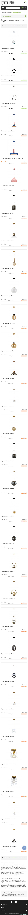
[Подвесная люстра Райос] (14, 203)
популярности (13, 25)
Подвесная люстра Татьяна (8, 75)
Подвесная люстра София (8, 130)
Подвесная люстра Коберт (8, 571)
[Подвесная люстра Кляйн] (14, 506)
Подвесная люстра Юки (7, 626)
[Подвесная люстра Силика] (14, 313)
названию (23, 25)
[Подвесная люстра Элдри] (14, 533)
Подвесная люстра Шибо (7, 488)
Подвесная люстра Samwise (8, 653)
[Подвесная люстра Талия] (14, 699)
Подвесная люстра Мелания (8, 819)
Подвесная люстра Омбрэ (7, 48)
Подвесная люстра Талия (7, 709)
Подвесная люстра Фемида (8, 736)
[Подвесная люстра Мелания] (14, 809)
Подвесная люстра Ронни (7, 240)
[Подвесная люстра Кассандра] (14, 836)
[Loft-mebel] (4, 3)
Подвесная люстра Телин (7, 406)
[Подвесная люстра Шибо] (14, 478)
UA (25, 7)
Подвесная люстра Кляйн (7, 516)
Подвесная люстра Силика (8, 323)
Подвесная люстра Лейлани (8, 681)
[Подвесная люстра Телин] (14, 396)
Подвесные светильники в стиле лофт (10, 878)
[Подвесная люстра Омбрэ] (14, 38)
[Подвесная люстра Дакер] (14, 368)
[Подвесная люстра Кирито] (14, 589)
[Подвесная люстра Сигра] (14, 286)
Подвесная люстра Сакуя (7, 268)
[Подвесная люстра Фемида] (14, 726)
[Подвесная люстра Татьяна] (14, 66)
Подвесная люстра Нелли (7, 185)
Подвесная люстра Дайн (7, 351)
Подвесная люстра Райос (7, 213)
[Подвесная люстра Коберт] (14, 561)
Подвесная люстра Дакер (7, 378)
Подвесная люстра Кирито (8, 598)
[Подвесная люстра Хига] (14, 451)
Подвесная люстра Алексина (8, 764)
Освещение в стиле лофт (7, 863)
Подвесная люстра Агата (7, 791)
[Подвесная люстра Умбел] (14, 423)
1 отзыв (25, 161)
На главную (4, 12)
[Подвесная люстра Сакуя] (14, 258)
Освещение (9, 12)
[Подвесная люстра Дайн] (14, 341)
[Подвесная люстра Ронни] (14, 231)
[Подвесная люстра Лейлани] (14, 671)
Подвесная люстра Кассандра (8, 846)
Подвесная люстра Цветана (8, 103)
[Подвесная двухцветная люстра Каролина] (14, 148)
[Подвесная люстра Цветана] (14, 93)
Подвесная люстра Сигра (7, 295)
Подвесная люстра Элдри (7, 543)
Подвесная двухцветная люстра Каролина (12, 158)
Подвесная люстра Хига (7, 461)
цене (18, 25)
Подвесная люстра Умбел (7, 433)
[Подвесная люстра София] (14, 121)
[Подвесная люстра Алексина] (14, 754)
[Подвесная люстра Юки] (14, 616)
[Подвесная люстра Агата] (14, 781)
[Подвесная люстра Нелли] (14, 175)
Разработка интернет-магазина (12, 913)
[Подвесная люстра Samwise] (14, 644)
